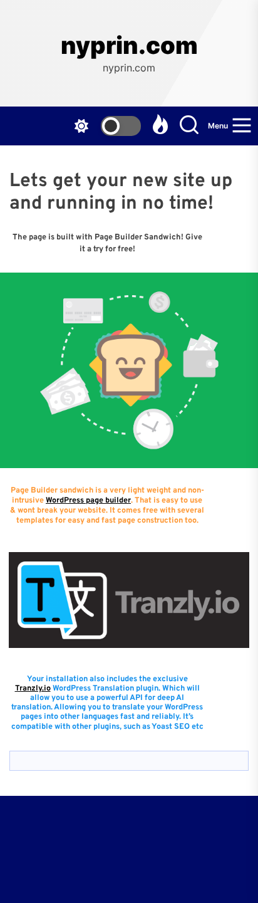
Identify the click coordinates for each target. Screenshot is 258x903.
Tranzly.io (33, 689)
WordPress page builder (88, 501)
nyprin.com (129, 45)
